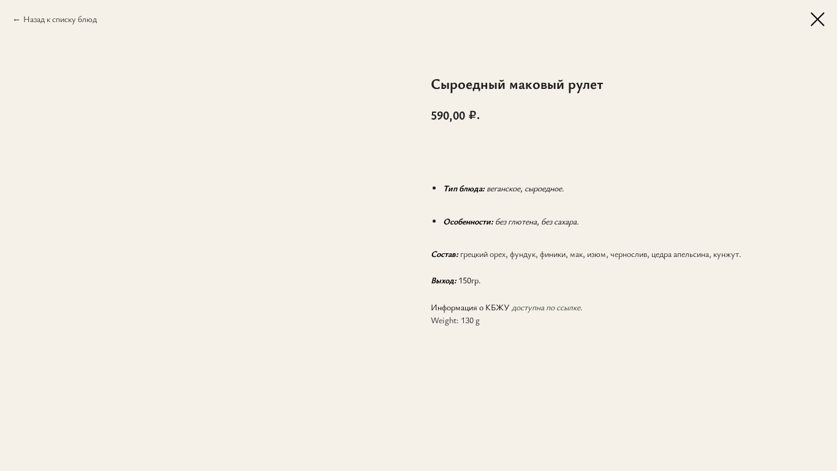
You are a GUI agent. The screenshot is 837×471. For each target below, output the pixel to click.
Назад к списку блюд (60, 19)
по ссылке (562, 307)
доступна (528, 307)
